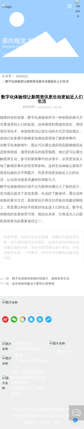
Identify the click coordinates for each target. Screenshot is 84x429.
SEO (68, 415)
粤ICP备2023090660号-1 (31, 415)
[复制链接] (48, 319)
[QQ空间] (40, 319)
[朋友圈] (22, 319)
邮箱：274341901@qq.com (32, 361)
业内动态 (22, 76)
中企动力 (45, 422)
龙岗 (57, 422)
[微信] (14, 319)
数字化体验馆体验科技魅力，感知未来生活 (40, 278)
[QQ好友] (31, 319)
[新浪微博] (5, 319)
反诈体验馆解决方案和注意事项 (33, 283)
